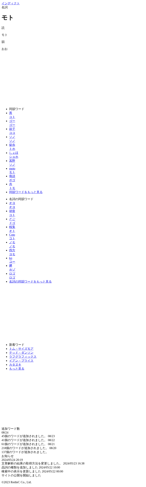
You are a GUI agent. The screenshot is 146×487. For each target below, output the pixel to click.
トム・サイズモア (21, 348)
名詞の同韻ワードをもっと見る (30, 281)
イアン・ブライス (21, 360)
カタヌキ (15, 364)
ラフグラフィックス (22, 356)
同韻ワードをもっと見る (26, 192)
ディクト (11, 3)
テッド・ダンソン (21, 352)
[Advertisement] (73, 77)
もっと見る (16, 368)
